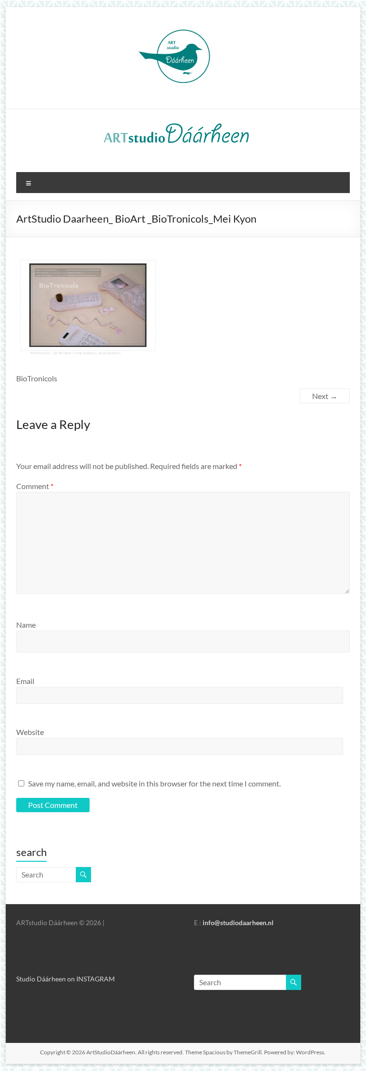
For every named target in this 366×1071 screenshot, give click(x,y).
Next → (324, 395)
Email (25, 680)
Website (30, 731)
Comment (34, 485)
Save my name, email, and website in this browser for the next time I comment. (154, 783)
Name (26, 624)
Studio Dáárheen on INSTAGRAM (65, 979)
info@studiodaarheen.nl (238, 922)
